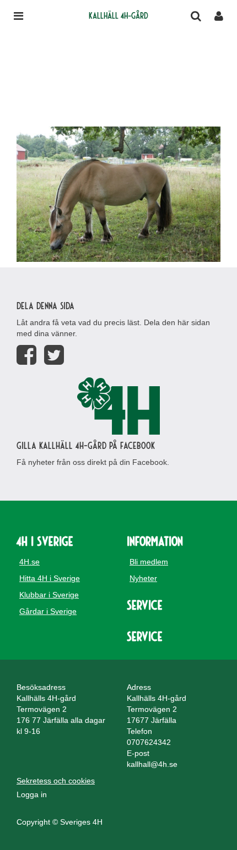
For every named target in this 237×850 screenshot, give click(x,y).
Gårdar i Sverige (48, 611)
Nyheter (143, 578)
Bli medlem (149, 561)
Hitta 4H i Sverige (49, 578)
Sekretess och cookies (56, 780)
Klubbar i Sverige (49, 594)
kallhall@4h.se (152, 764)
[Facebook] (26, 355)
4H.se (29, 561)
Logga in (32, 794)
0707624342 (149, 742)
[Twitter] (54, 355)
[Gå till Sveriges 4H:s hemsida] (118, 406)
